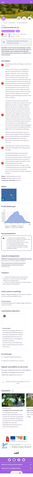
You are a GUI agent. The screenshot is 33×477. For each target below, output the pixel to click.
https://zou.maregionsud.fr (11, 280)
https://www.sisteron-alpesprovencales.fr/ (13, 263)
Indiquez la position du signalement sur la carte (18, 370)
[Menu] (31, 2)
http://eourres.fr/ (21, 241)
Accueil (5, 22)
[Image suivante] (31, 9)
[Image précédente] (2, 9)
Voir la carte (15, 473)
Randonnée (12, 22)
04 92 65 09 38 (5, 266)
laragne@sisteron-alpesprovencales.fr (12, 265)
